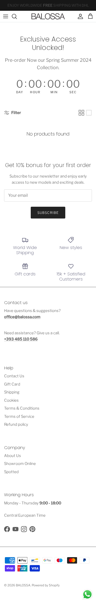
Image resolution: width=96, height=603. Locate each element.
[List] (89, 113)
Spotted (11, 472)
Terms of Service (19, 416)
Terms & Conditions (21, 408)
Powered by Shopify (46, 585)
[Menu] (5, 16)
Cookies (11, 400)
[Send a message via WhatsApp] (87, 594)
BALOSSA (23, 585)
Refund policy (16, 424)
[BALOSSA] (48, 16)
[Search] (17, 16)
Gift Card (12, 384)
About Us (12, 455)
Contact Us (14, 376)
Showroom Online (20, 463)
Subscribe (47, 213)
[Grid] (81, 113)
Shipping (11, 392)
